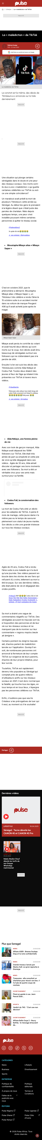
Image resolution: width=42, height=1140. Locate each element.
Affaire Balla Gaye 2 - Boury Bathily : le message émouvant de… (25, 1022)
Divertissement (19, 991)
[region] (21, 855)
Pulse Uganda (30, 1111)
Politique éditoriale (28, 1085)
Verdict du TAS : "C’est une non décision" (25, 1008)
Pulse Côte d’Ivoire (29, 1116)
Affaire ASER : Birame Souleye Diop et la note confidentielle (25, 952)
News (15, 948)
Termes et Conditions (29, 1092)
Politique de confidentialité (8, 1085)
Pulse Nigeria (7, 1111)
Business (5, 1069)
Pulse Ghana (7, 1115)
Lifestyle (8, 9)
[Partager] (37, 46)
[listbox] (22, 855)
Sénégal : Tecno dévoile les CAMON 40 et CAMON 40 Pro (18, 832)
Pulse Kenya (7, 1120)
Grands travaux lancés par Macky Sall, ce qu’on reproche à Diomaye (26, 967)
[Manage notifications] (37, 1135)
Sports (16, 1004)
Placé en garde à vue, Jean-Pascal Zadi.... (24, 995)
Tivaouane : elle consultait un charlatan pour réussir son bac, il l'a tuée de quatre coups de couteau (26, 981)
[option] (12, 856)
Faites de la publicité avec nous (8, 1098)
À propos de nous (9, 1091)
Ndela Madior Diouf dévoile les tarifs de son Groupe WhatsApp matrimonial (12, 863)
